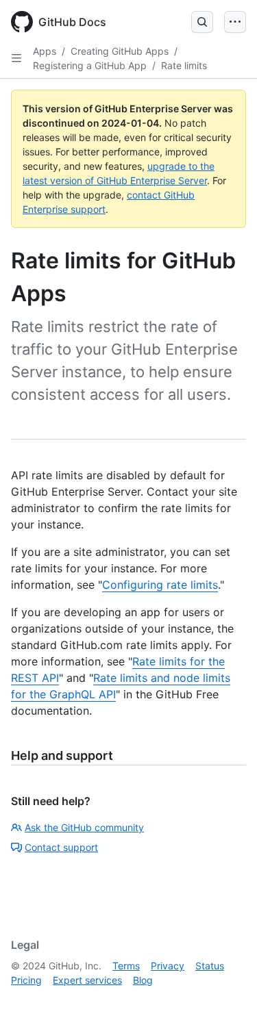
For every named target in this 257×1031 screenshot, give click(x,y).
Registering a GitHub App (90, 65)
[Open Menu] (235, 22)
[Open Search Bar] (202, 22)
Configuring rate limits (160, 584)
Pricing (26, 980)
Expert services (87, 980)
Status (209, 965)
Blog (143, 980)
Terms (126, 965)
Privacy (167, 965)
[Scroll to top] (227, 1001)
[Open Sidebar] (16, 58)
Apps (44, 51)
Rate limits (184, 65)
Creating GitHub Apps (120, 51)
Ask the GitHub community (84, 827)
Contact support (61, 847)
